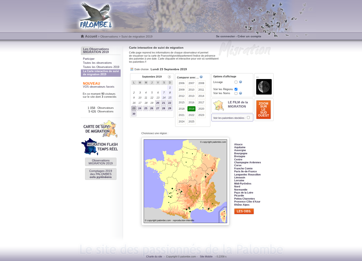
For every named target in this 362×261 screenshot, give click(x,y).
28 (163, 108)
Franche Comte (243, 168)
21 (163, 102)
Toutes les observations (97, 62)
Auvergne (240, 150)
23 (133, 108)
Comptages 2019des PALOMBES (100, 174)
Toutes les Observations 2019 (101, 67)
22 (169, 102)
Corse (238, 165)
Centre (238, 159)
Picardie (239, 195)
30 (133, 113)
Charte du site (154, 256)
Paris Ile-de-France (245, 171)
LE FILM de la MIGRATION (238, 104)
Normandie (240, 189)
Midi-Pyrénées (242, 183)
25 (145, 108)
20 (157, 102)
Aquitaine (240, 147)
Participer (88, 58)
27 (157, 108)
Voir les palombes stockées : (229, 118)
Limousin (239, 177)
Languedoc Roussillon (247, 174)
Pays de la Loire (243, 192)
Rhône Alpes (242, 204)
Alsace (238, 144)
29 (169, 108)
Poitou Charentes (244, 198)
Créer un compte (249, 36)
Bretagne (239, 156)
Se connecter (225, 36)
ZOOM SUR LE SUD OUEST (263, 109)
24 (139, 108)
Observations (109, 36)
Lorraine (239, 180)
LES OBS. (244, 211)
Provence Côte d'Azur (247, 201)
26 (151, 108)
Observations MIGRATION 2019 (101, 162)
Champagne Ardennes (247, 162)
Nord (237, 186)
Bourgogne (240, 153)
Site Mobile (206, 256)
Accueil (91, 36)
